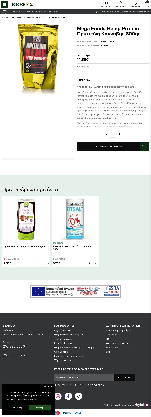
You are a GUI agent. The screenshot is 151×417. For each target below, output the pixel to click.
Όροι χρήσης (61, 351)
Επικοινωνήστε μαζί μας (118, 330)
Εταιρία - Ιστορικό (63, 343)
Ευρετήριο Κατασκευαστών (69, 356)
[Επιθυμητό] (42, 263)
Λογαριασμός (113, 347)
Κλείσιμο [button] (48, 386)
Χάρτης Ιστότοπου (64, 360)
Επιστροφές (112, 334)
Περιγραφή (85, 80)
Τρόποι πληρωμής (64, 339)
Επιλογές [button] (17, 408)
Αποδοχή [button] (40, 408)
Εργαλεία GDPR (62, 330)
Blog (108, 351)
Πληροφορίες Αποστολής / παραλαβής (74, 347)
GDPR (108, 339)
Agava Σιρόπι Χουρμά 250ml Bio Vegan (24, 246)
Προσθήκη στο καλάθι (109, 146)
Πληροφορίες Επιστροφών (68, 334)
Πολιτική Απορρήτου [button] (27, 399)
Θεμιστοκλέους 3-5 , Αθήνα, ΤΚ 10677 (23, 334)
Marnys (58, 243)
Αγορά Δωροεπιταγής (117, 343)
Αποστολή (125, 377)
